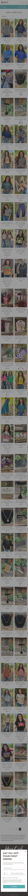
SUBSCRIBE (14, 886)
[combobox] (6, 873)
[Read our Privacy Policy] (24, 880)
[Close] (25, 851)
